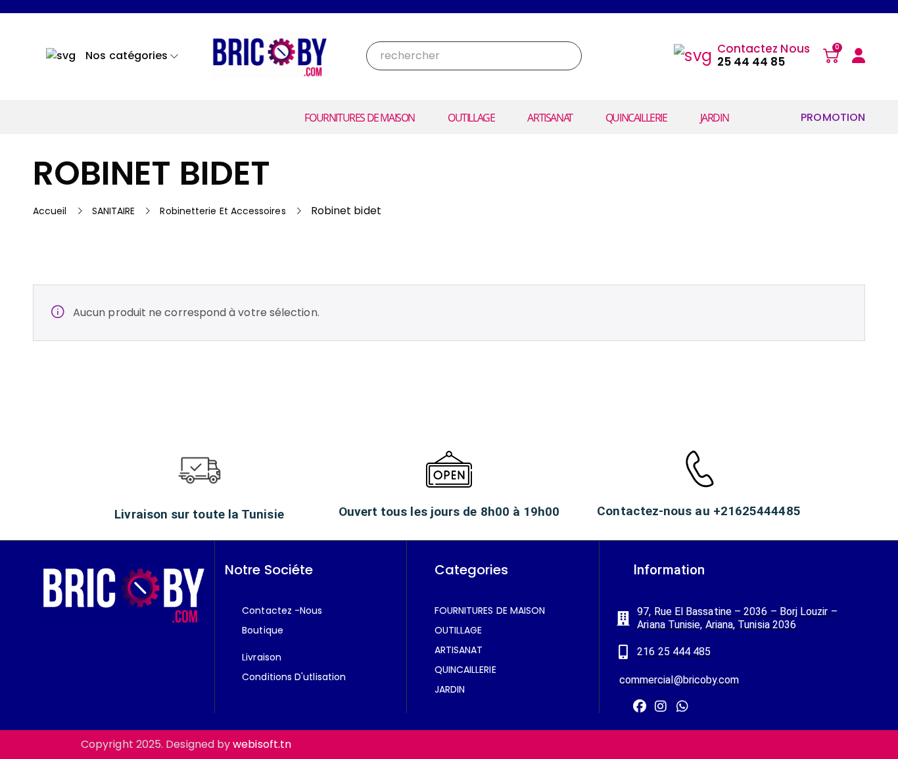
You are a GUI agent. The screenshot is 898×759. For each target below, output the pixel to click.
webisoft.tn (262, 744)
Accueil (50, 211)
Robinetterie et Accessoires (222, 211)
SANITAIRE (113, 211)
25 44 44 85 (751, 62)
